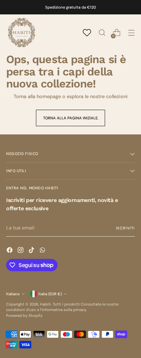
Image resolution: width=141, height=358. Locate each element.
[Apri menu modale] (131, 33)
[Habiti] (21, 32)
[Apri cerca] (102, 33)
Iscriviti (125, 228)
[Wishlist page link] (87, 32)
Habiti (45, 304)
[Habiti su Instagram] (21, 251)
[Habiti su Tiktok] (32, 251)
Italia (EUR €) (50, 293)
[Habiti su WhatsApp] (43, 251)
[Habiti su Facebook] (10, 251)
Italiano (13, 293)
